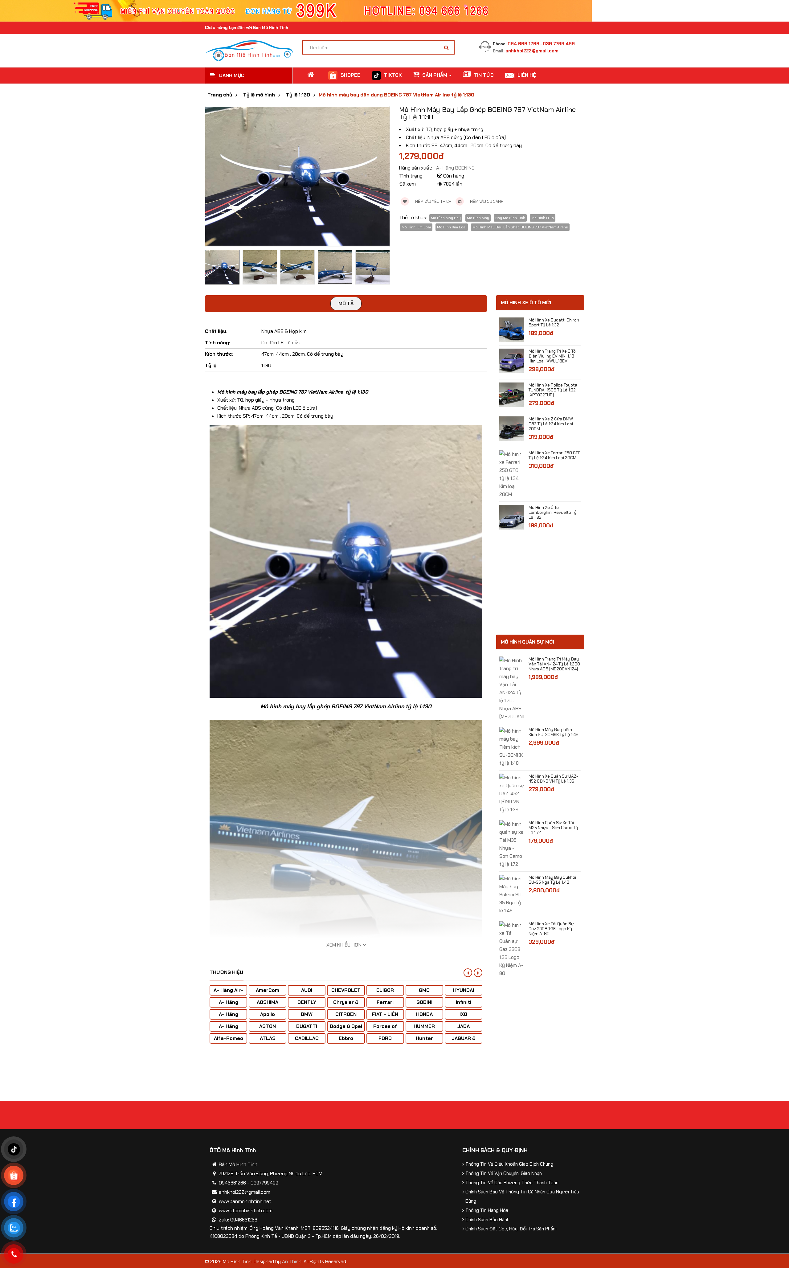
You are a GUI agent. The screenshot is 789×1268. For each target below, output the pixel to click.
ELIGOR (385, 990)
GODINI (424, 1002)
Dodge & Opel (346, 1026)
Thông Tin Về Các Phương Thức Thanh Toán (511, 1183)
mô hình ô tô (542, 217)
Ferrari (385, 1002)
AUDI (306, 990)
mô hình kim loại (416, 227)
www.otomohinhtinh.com (245, 1210)
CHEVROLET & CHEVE (346, 993)
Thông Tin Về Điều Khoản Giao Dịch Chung (509, 1164)
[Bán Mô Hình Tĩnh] (249, 50)
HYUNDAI (463, 990)
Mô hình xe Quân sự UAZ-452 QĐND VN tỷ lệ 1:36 (553, 778)
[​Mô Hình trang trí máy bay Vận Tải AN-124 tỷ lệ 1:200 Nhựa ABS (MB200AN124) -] (511, 688)
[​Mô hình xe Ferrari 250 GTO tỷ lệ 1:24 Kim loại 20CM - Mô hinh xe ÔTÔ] (511, 474)
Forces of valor (385, 1029)
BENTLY (306, 1002)
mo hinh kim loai (451, 227)
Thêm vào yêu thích (432, 201)
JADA (463, 1026)
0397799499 (264, 1183)
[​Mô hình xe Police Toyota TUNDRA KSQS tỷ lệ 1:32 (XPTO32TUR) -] (511, 394)
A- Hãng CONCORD (228, 1029)
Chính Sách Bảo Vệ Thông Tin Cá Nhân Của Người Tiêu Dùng (522, 1196)
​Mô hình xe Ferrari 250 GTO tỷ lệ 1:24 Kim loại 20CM (555, 455)
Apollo (267, 1014)
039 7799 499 (559, 44)
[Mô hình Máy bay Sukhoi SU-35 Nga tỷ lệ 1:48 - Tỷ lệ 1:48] (511, 894)
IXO (463, 1014)
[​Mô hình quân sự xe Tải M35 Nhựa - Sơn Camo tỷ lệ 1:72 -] (511, 844)
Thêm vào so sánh (485, 201)
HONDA (424, 1014)
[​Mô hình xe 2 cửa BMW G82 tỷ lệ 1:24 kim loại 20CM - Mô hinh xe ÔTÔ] (511, 428)
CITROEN (346, 1014)
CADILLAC (307, 1038)
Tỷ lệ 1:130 (298, 94)
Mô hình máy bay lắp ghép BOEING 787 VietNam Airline (520, 227)
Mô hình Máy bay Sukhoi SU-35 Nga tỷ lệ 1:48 (552, 879)
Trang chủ (219, 94)
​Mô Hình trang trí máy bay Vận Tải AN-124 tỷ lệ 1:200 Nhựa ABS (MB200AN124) (554, 664)
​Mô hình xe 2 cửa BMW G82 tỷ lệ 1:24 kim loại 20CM (551, 424)
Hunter (424, 1038)
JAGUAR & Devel (464, 1041)
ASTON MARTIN (267, 1029)
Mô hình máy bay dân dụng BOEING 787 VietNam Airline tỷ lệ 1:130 (396, 94)
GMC (424, 990)
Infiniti (463, 1002)
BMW (307, 1014)
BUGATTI (306, 1026)
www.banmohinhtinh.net (245, 1201)
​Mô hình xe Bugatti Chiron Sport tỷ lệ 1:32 (554, 322)
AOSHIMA (267, 1002)
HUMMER (424, 1026)
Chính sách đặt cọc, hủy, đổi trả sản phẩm (511, 1229)
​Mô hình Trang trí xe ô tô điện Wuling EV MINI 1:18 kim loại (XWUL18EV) (552, 356)
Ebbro (346, 1038)
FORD (385, 1038)
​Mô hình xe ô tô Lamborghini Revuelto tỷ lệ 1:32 (553, 512)
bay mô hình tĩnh (510, 217)
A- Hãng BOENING (228, 1017)
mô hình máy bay (446, 217)
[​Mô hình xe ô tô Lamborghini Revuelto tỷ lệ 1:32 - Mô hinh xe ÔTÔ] (511, 516)
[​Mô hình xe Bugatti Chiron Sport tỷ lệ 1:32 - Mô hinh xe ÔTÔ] (511, 329)
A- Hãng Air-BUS (228, 993)
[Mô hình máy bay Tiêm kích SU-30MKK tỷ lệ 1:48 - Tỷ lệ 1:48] (511, 746)
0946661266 (232, 1183)
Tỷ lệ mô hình (259, 94)
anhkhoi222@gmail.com (531, 51)
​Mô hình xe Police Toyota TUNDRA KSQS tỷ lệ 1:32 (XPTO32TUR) (553, 390)
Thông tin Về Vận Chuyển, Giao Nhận (503, 1173)
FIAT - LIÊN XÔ (385, 1017)
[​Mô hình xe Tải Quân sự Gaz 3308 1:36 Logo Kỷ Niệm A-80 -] (511, 949)
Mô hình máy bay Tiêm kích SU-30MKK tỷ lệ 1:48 (553, 732)
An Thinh (291, 1261)
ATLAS (268, 1038)
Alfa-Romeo (228, 1038)
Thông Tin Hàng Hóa (486, 1210)
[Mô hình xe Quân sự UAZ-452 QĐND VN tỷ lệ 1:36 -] (511, 793)
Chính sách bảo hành (487, 1220)
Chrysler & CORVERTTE (346, 1005)
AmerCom (267, 990)
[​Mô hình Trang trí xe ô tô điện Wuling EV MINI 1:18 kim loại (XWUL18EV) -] (511, 360)
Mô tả (346, 303)
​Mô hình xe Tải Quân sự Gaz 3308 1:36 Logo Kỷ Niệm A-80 (551, 928)
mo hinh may (478, 217)
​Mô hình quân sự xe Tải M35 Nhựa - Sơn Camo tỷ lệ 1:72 (553, 827)
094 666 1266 (523, 44)
